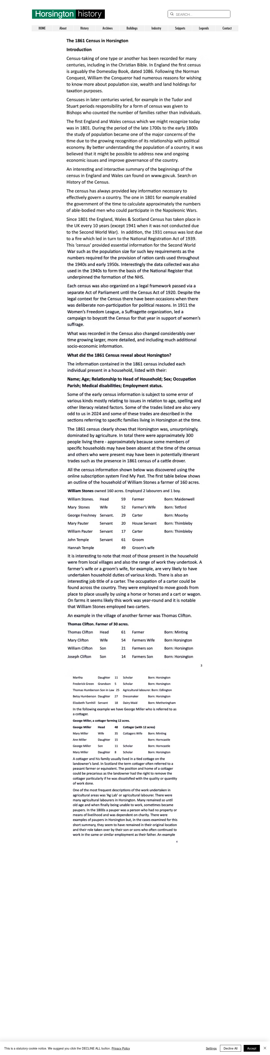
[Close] (264, 1048)
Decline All (231, 1048)
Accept (251, 1048)
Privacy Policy (121, 1048)
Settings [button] (211, 1048)
